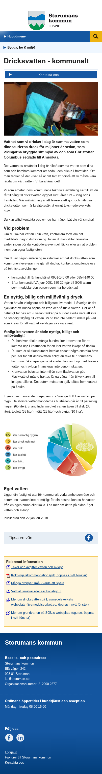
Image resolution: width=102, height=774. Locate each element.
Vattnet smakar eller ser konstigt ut (36, 591)
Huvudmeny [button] (16, 36)
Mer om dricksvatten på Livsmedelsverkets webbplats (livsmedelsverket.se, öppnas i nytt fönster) (50, 602)
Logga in (11, 752)
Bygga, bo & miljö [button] (21, 47)
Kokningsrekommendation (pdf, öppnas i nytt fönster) (49, 575)
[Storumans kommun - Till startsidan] (53, 29)
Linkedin (21, 739)
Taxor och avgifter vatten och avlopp (37, 567)
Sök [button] (96, 36)
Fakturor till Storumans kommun (28, 757)
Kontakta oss (48, 75)
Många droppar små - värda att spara (37, 583)
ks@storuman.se (17, 679)
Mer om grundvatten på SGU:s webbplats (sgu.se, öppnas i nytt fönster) (52, 615)
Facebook (90, 539)
